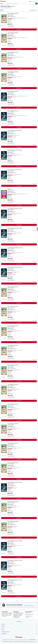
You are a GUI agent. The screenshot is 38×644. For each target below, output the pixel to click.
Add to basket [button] (19, 29)
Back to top (19, 621)
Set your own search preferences (29, 617)
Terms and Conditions (33, 639)
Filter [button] (2, 10)
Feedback (37, 228)
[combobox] (20, 3)
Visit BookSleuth (16, 617)
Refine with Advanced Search (7, 7)
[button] (34, 27)
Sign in (34, 1)
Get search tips (28, 612)
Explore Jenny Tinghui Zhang (28, 605)
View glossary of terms (29, 614)
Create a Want (4, 616)
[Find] (36, 3)
